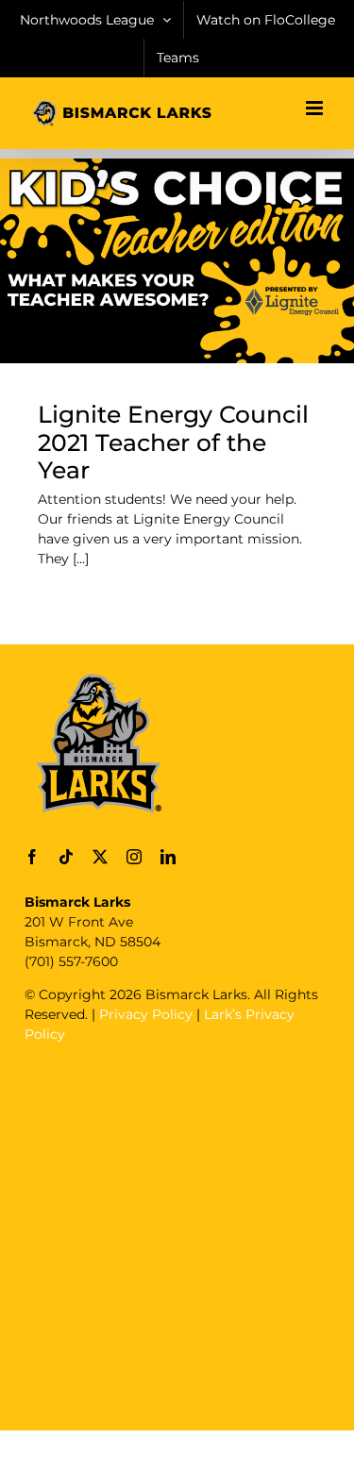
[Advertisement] (177, 1235)
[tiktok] (66, 856)
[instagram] (134, 856)
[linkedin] (168, 856)
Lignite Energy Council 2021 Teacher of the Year (173, 442)
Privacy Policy (146, 1014)
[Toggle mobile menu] (316, 108)
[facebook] (32, 856)
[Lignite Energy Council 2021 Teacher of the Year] (177, 260)
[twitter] (100, 856)
